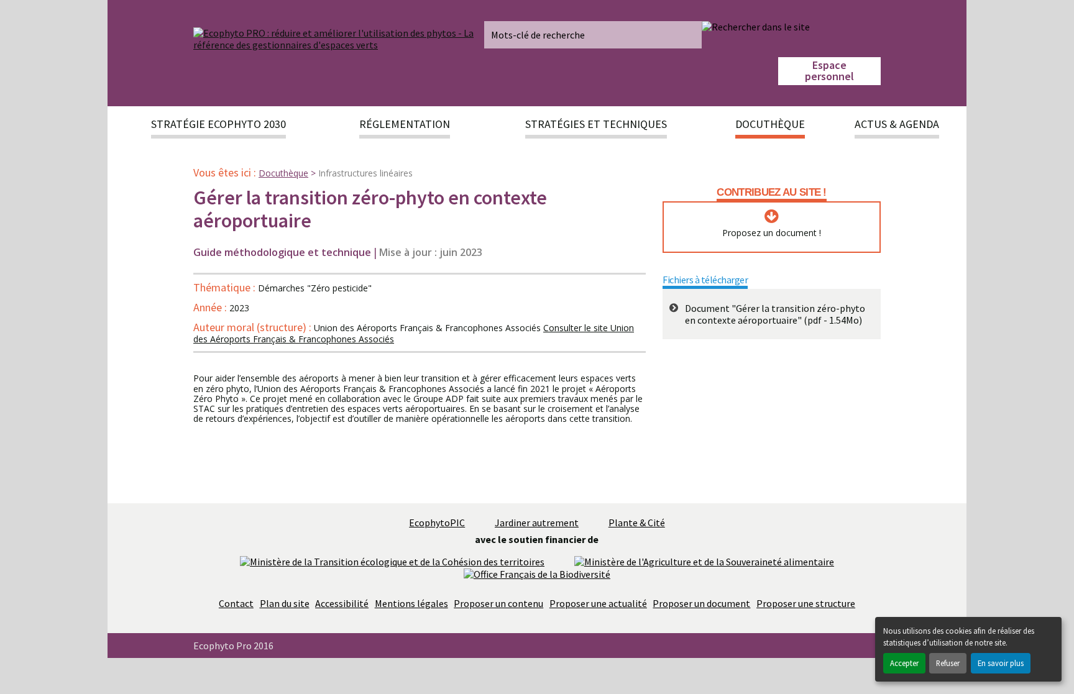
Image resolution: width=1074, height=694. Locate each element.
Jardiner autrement (537, 522)
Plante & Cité (636, 522)
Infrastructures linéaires (365, 173)
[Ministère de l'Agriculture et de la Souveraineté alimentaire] (704, 560)
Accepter (904, 663)
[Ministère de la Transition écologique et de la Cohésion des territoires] (392, 560)
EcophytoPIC (437, 522)
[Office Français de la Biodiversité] (537, 573)
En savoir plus (1001, 663)
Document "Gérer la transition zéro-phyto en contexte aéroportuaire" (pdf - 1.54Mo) (775, 314)
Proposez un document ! (771, 233)
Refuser (948, 663)
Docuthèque (283, 173)
